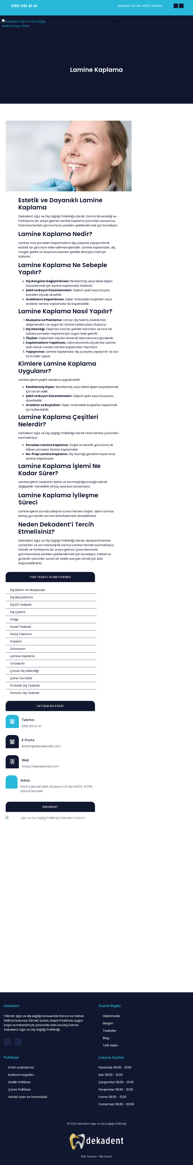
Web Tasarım (88, 1157)
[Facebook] (176, 6)
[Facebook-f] (7, 1041)
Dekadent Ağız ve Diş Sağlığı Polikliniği (101, 1124)
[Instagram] (181, 6)
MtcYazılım (105, 1157)
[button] (115, 24)
